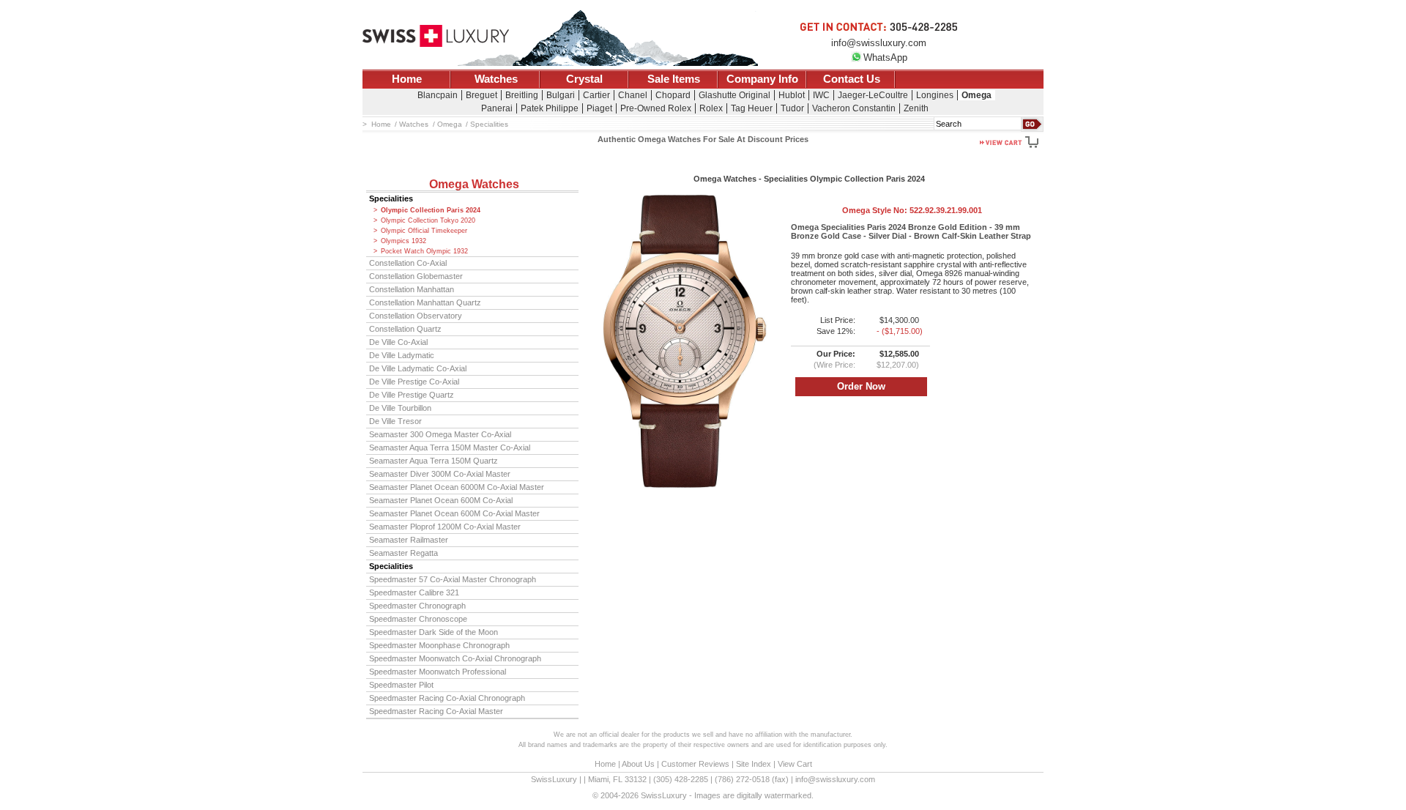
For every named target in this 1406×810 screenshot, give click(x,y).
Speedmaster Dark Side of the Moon (433, 632)
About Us (638, 763)
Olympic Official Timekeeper (424, 230)
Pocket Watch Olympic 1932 (424, 251)
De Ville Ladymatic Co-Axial (417, 368)
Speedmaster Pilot (401, 684)
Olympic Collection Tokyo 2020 (428, 220)
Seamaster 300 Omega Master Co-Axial (440, 434)
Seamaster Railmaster (408, 539)
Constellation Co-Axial (408, 263)
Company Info (762, 79)
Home (407, 79)
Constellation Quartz (405, 328)
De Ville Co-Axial (398, 342)
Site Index (753, 763)
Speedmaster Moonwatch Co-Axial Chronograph (455, 658)
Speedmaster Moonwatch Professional (437, 671)
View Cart (795, 763)
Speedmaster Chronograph (417, 605)
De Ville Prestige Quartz (411, 394)
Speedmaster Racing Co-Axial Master (436, 711)
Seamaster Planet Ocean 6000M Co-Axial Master (456, 487)
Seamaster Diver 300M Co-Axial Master (439, 473)
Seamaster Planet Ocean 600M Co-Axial (441, 500)
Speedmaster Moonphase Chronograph (439, 645)
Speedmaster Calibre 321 (414, 592)
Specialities (391, 198)
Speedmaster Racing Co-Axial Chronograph (447, 698)
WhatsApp (885, 57)
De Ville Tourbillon (400, 408)
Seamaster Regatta (403, 553)
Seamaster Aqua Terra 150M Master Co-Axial (449, 447)
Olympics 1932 (403, 241)
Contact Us (851, 79)
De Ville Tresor (395, 421)
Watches (496, 79)
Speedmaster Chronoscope (418, 618)
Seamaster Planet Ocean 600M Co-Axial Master (454, 513)
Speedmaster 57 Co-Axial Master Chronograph (452, 579)
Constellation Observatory (415, 315)
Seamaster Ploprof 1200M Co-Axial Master (445, 526)
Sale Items (673, 79)
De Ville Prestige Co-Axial (414, 381)
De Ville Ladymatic (401, 355)
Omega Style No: (912, 210)
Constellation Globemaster (416, 276)
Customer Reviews (695, 763)
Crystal (584, 79)
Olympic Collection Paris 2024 (430, 210)
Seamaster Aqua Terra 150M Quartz (433, 460)
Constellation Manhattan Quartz (425, 302)
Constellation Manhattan (411, 289)
